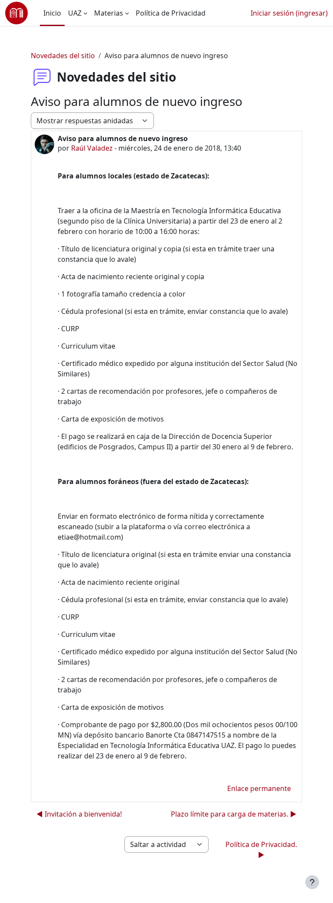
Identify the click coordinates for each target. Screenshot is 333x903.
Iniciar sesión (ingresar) (289, 13)
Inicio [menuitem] (52, 13)
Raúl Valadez (92, 148)
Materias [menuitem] (108, 13)
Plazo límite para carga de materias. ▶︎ (234, 814)
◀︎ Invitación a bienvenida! (79, 814)
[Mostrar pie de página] (312, 882)
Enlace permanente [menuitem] (259, 788)
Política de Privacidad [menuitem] (171, 13)
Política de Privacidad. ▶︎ (261, 850)
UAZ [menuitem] (75, 13)
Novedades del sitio (63, 55)
